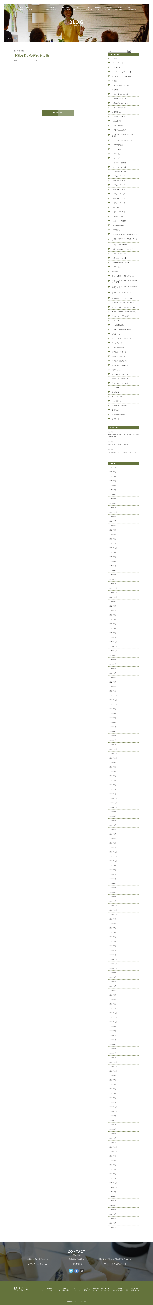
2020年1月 (112, 691)
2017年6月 (112, 825)
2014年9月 (112, 972)
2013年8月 (112, 1031)
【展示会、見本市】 (118, 216)
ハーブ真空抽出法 (118, 325)
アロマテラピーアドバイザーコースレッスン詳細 (124, 281)
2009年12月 (113, 1183)
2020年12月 (113, 642)
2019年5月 (112, 727)
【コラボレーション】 (119, 99)
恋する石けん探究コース (120, 379)
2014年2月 (112, 1004)
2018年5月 (112, 776)
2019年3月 (112, 736)
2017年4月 (112, 834)
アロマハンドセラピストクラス (122, 298)
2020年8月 (112, 660)
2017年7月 (112, 820)
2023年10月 (113, 512)
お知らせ (115, 271)
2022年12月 (113, 548)
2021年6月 (112, 615)
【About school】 (117, 67)
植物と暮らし (116, 401)
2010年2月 (112, 1178)
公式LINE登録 (76, 1264)
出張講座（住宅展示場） (120, 361)
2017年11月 (113, 803)
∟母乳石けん (116, 112)
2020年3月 (112, 682)
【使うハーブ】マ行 (118, 198)
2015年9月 (112, 919)
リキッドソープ (117, 343)
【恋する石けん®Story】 (120, 245)
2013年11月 (113, 1017)
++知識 (114, 81)
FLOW (64, 1289)
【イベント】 (116, 154)
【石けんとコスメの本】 (120, 253)
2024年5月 (112, 507)
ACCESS (98, 8)
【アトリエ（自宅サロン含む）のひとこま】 (124, 135)
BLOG (120, 8)
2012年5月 (112, 1084)
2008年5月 (112, 1223)
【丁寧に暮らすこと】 (119, 172)
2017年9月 (112, 812)
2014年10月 (113, 968)
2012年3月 (112, 1093)
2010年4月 (112, 1169)
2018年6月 (112, 771)
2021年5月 (112, 619)
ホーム (9, 38)
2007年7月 (112, 1227)
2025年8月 (112, 490)
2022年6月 (112, 561)
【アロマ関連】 (117, 149)
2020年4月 (112, 677)
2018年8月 (112, 767)
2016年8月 (112, 870)
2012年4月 (112, 1089)
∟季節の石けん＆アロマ (120, 103)
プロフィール (116, 334)
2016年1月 (112, 901)
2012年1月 (112, 1102)
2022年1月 (112, 583)
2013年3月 (112, 1049)
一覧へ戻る (58, 113)
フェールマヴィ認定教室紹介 (121, 329)
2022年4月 (112, 570)
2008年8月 (112, 1214)
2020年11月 (113, 646)
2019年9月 (112, 709)
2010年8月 (112, 1160)
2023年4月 (112, 530)
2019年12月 (113, 695)
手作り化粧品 (116, 387)
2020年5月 (112, 673)
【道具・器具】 (117, 267)
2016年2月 (112, 896)
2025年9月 (112, 485)
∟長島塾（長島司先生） (120, 116)
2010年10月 (113, 1151)
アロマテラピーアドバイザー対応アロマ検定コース (124, 287)
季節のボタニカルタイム (120, 365)
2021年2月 (112, 633)
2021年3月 (112, 628)
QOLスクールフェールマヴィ (24, 9)
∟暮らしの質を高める (119, 107)
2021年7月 (112, 610)
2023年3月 (112, 534)
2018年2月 (112, 789)
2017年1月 (112, 847)
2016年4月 (112, 888)
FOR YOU (65, 8)
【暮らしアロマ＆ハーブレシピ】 (123, 249)
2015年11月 (113, 910)
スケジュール (116, 320)
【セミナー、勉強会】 (119, 163)
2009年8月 (112, 1192)
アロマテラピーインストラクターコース (124, 293)
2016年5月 (112, 883)
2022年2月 (112, 579)
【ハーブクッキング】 (119, 167)
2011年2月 (112, 1138)
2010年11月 (113, 1147)
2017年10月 (113, 807)
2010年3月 (112, 1174)
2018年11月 (113, 753)
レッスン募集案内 (118, 347)
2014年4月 (112, 995)
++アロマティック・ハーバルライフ (124, 76)
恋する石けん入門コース (120, 374)
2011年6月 (112, 1125)
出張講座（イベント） (119, 352)
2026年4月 (112, 481)
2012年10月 (113, 1071)
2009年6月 (112, 1196)
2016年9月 (112, 865)
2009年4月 (112, 1205)
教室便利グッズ (117, 392)
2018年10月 (113, 758)
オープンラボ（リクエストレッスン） (124, 307)
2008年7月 (112, 1218)
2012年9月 (112, 1075)
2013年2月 (112, 1053)
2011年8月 (112, 1116)
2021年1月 (112, 637)
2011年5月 (112, 1129)
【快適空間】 (116, 230)
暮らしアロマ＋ (117, 396)
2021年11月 (113, 592)
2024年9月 (112, 499)
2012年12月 (113, 1062)
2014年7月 (112, 981)
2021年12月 (113, 588)
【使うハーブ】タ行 (118, 189)
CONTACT (132, 8)
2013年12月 (113, 1013)
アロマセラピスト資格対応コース (123, 276)
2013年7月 (112, 1035)
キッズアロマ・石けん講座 (120, 316)
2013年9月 (112, 1026)
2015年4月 (112, 941)
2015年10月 (113, 914)
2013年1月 (112, 1057)
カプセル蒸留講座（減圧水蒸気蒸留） (124, 311)
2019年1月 (112, 744)
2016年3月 (112, 892)
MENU (78, 8)
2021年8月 (112, 606)
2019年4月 (112, 731)
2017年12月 (113, 798)
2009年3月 (112, 1209)
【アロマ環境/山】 (118, 145)
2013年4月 (112, 1044)
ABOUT (51, 8)
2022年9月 (112, 552)
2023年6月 (112, 525)
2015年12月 (113, 905)
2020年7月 (112, 664)
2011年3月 (112, 1133)
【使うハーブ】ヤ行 (118, 203)
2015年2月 (112, 950)
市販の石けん (116, 370)
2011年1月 (112, 1142)
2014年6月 (112, 986)
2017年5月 (112, 829)
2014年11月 (113, 964)
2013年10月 (113, 1022)
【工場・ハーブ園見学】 (120, 221)
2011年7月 (112, 1120)
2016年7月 (112, 874)
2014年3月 (112, 999)
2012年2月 (112, 1098)
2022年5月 (112, 566)
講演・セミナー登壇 (118, 414)
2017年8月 (112, 816)
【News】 (115, 58)
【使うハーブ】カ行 (118, 180)
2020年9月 (112, 655)
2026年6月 (112, 472)
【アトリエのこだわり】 (120, 130)
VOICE (89, 8)
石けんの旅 (115, 410)
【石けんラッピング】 (119, 258)
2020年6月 (112, 668)
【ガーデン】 (116, 158)
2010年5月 (112, 1165)
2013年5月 (112, 1040)
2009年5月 (112, 1201)
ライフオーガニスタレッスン (121, 338)
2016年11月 (113, 856)
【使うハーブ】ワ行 (118, 212)
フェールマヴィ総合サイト (115, 1264)
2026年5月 (112, 476)
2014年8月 (112, 977)
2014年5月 (112, 990)
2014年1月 (112, 1008)
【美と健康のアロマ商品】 (120, 262)
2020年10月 (113, 651)
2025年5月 (112, 494)
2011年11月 (113, 1107)
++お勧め (115, 90)
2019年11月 (113, 700)
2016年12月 (113, 852)
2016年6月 (112, 879)
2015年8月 (112, 923)
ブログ (15, 38)
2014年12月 (113, 959)
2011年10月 (113, 1111)
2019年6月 (112, 722)
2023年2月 (112, 539)
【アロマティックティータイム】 (123, 140)
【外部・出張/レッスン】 (120, 94)
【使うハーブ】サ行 (118, 185)
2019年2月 (112, 740)
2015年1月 (112, 955)
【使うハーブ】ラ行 (118, 207)
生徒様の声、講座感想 (119, 405)
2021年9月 (112, 601)
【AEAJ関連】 (116, 121)
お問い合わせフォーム (37, 1264)
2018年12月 (113, 749)
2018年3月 (112, 785)
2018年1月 (112, 794)
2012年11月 (113, 1066)
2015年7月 (112, 928)
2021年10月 (113, 597)
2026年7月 (112, 467)
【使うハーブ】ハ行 (118, 194)
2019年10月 (113, 704)
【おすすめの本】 (118, 125)
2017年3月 (112, 838)
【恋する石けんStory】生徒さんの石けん (124, 239)
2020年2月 (112, 686)
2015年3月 (112, 946)
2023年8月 (112, 516)
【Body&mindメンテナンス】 (121, 85)
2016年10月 (113, 861)
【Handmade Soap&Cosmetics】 (122, 72)
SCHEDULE (108, 8)
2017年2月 (112, 843)
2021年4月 (112, 624)
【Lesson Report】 (117, 63)
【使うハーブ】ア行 (118, 176)
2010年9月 (112, 1156)
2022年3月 (112, 575)
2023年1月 (112, 543)
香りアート (115, 419)
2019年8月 (112, 713)
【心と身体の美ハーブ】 (120, 225)
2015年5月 (112, 937)
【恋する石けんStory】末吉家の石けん (124, 234)
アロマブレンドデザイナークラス (123, 303)
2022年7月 (112, 557)
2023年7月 (112, 521)
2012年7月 (112, 1080)
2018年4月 (112, 780)
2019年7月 (112, 718)
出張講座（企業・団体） (120, 356)
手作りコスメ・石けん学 (120, 383)
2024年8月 (112, 503)
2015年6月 (112, 932)
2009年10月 (113, 1187)
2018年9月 (112, 762)
